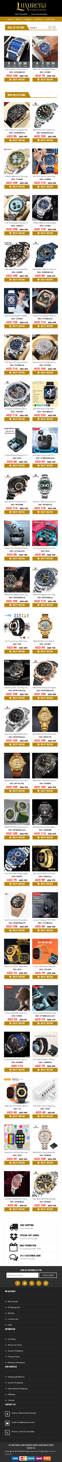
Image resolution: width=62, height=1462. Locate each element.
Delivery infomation (16, 1362)
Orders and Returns (45, 1445)
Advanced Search (31, 1445)
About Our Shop (15, 1345)
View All (33, 28)
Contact (11, 1400)
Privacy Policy (14, 1356)
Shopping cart (14, 1307)
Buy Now (19, 79)
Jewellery (38, 19)
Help (10, 1325)
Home (10, 19)
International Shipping (17, 1388)
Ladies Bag (50, 19)
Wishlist (11, 1313)
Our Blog (11, 1339)
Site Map (11, 1445)
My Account (13, 1301)
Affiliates (11, 1394)
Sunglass (28, 19)
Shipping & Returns (16, 1376)
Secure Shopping (15, 1350)
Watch (18, 19)
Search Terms (20, 1445)
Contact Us (31, 1448)
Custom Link (13, 1319)
